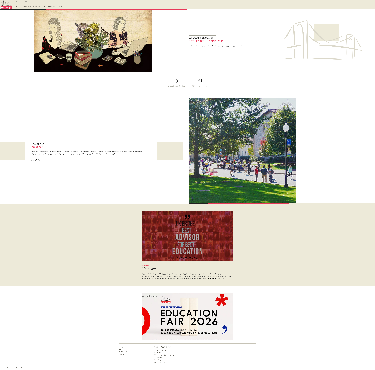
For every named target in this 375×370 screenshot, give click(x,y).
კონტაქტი (122, 354)
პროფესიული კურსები (161, 362)
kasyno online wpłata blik (215, 278)
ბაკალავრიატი (158, 357)
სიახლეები (122, 347)
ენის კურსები (158, 352)
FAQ (120, 349)
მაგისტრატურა (158, 360)
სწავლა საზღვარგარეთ (162, 347)
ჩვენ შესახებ (123, 352)
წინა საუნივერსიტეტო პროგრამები (164, 355)
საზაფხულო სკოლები (160, 350)
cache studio (365, 367)
